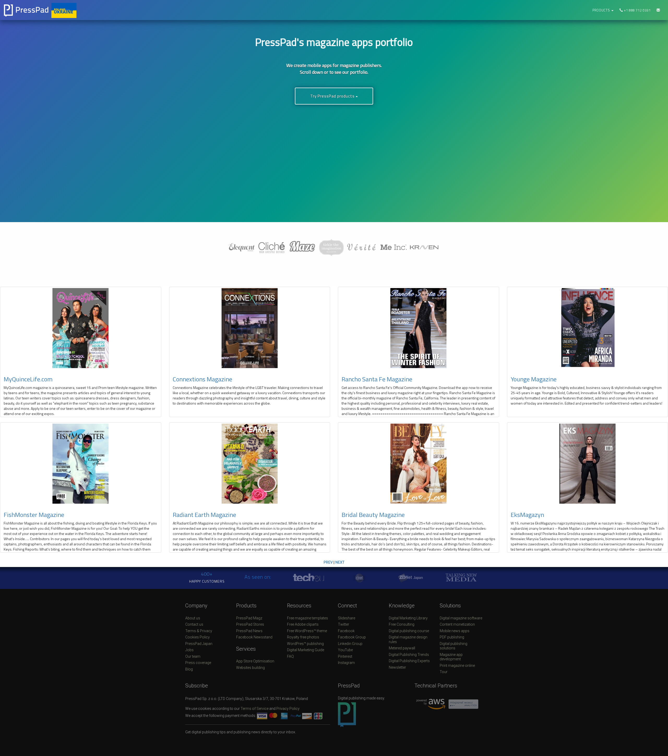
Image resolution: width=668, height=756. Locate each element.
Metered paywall (402, 648)
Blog (189, 669)
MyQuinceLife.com (28, 379)
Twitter (343, 624)
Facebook (346, 631)
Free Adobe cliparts (303, 624)
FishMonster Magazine (34, 514)
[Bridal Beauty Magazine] (418, 464)
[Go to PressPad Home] (83, 10)
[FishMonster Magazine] (80, 464)
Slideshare (346, 618)
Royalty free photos (303, 637)
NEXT (339, 562)
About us (192, 618)
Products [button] (601, 10)
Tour (444, 672)
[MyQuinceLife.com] (80, 328)
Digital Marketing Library (408, 618)
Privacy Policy (288, 708)
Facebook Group (352, 637)
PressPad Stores (250, 624)
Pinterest (345, 656)
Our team (192, 656)
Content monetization (457, 624)
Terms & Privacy (198, 631)
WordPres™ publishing (305, 644)
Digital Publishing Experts (409, 661)
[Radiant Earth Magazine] (249, 464)
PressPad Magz (249, 618)
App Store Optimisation (255, 661)
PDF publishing (452, 637)
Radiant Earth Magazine (204, 514)
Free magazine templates (307, 618)
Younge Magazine (534, 379)
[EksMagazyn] (587, 464)
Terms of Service (255, 708)
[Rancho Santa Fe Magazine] (418, 328)
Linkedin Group (350, 644)
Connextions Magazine (202, 379)
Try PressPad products (333, 96)
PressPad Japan (198, 644)
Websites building (250, 668)
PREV (328, 562)
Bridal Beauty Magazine (373, 514)
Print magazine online (457, 665)
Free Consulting (401, 624)
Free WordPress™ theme (307, 631)
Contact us (194, 624)
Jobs (189, 650)
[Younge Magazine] (587, 328)
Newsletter (397, 667)
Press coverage (198, 663)
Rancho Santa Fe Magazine (377, 379)
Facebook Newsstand (254, 637)
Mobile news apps (454, 631)
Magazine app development (451, 657)
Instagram (346, 663)
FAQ (290, 656)
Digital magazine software (461, 618)
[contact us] (658, 10)
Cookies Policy (197, 637)
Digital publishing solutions (453, 646)
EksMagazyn (527, 514)
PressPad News (249, 631)
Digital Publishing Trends (409, 655)
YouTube (345, 650)
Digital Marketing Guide (305, 650)
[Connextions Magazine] (249, 328)
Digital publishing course (409, 631)
